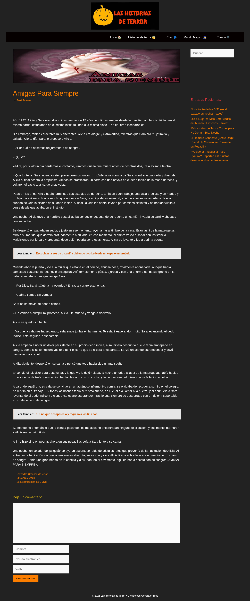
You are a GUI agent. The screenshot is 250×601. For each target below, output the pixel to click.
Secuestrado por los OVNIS (31, 481)
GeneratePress (149, 595)
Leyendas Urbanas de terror (32, 474)
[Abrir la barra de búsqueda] (239, 37)
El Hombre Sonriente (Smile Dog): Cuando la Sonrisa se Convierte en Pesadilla (212, 142)
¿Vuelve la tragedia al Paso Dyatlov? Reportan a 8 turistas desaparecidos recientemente (209, 156)
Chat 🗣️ (171, 37)
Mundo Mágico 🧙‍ (195, 37)
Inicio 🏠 (115, 37)
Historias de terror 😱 (142, 37)
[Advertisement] (212, 77)
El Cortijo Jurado (25, 477)
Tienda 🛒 (223, 37)
